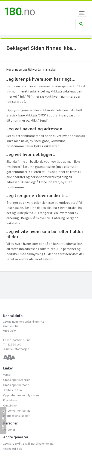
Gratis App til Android (16, 380)
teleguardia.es (12, 449)
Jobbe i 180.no (12, 390)
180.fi (26, 443)
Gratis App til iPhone (16, 385)
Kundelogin (10, 400)
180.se (7, 443)
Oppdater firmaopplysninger (21, 395)
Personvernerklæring (17, 410)
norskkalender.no (42, 443)
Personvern (3, 423)
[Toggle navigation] (82, 13)
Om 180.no (10, 405)
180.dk (17, 443)
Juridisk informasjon (16, 349)
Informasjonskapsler (16, 416)
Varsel (7, 375)
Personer (9, 430)
